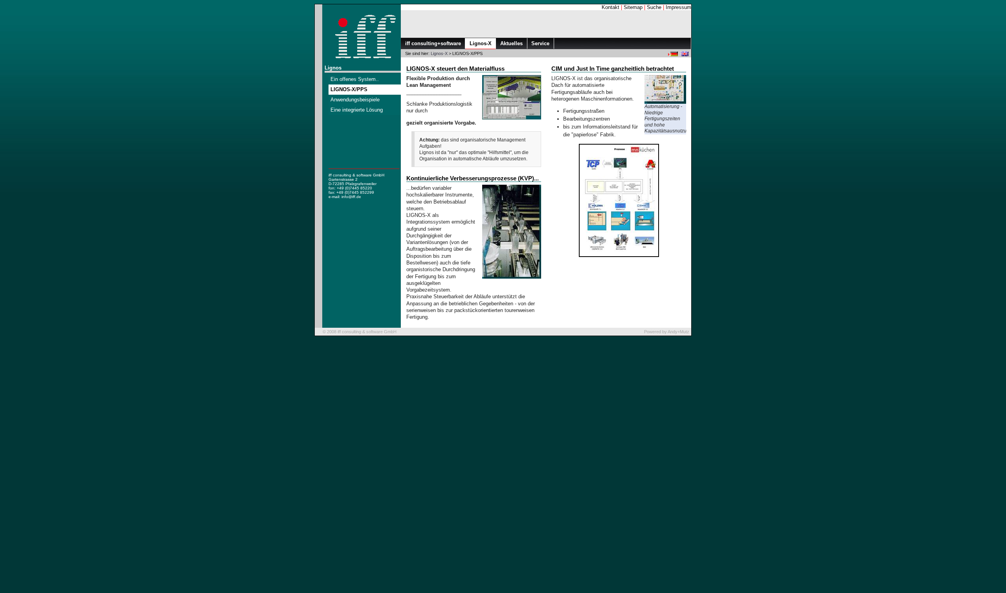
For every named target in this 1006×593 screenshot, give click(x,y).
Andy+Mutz (678, 331)
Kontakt (610, 7)
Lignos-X (439, 53)
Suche (654, 7)
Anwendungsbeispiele (355, 100)
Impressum (678, 7)
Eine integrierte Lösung (356, 110)
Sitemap (633, 7)
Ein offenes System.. (354, 79)
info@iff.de (351, 197)
